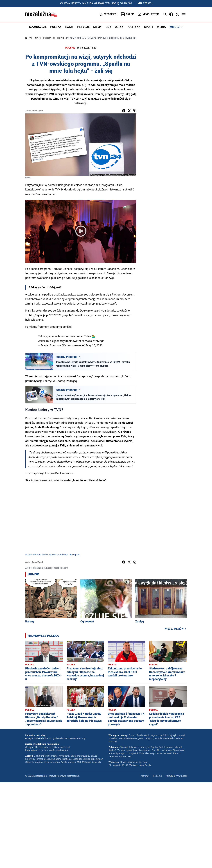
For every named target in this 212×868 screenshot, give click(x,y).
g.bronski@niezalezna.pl (57, 747)
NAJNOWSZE (38, 26)
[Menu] (184, 14)
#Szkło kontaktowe (58, 554)
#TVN (45, 554)
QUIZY (119, 26)
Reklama (157, 775)
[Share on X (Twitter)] (129, 110)
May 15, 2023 (94, 345)
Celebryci (58, 38)
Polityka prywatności (176, 775)
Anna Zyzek (37, 110)
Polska (47, 38)
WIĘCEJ (174, 26)
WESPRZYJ (110, 14)
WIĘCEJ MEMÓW (174, 628)
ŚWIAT (69, 26)
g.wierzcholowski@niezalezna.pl (69, 738)
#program (75, 554)
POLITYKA (133, 26)
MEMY (97, 26)
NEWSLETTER (150, 14)
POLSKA (55, 26)
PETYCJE (83, 26)
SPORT (148, 26)
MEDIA (161, 26)
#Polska (37, 554)
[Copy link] (134, 110)
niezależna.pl (33, 38)
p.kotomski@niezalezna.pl (54, 750)
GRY (108, 26)
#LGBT (28, 554)
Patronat (144, 775)
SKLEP (130, 14)
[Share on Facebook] (123, 110)
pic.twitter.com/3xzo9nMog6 (86, 341)
